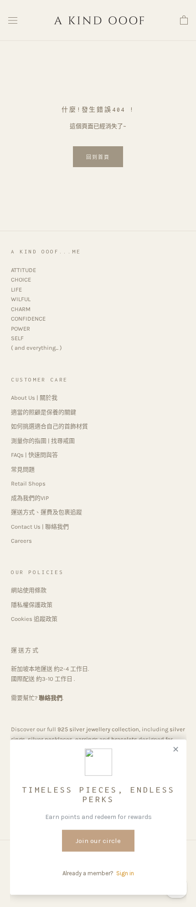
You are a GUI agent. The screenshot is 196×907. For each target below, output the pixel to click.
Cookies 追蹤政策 (34, 618)
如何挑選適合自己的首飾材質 (49, 426)
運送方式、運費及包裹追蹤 (46, 512)
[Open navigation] (12, 20)
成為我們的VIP (30, 498)
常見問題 (23, 469)
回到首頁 (98, 157)
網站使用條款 (28, 590)
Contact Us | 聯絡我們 (40, 526)
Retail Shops (28, 483)
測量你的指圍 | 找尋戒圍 (43, 440)
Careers (21, 540)
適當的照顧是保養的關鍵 (43, 412)
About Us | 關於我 (34, 397)
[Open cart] (184, 20)
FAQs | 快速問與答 (34, 454)
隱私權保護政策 (31, 604)
